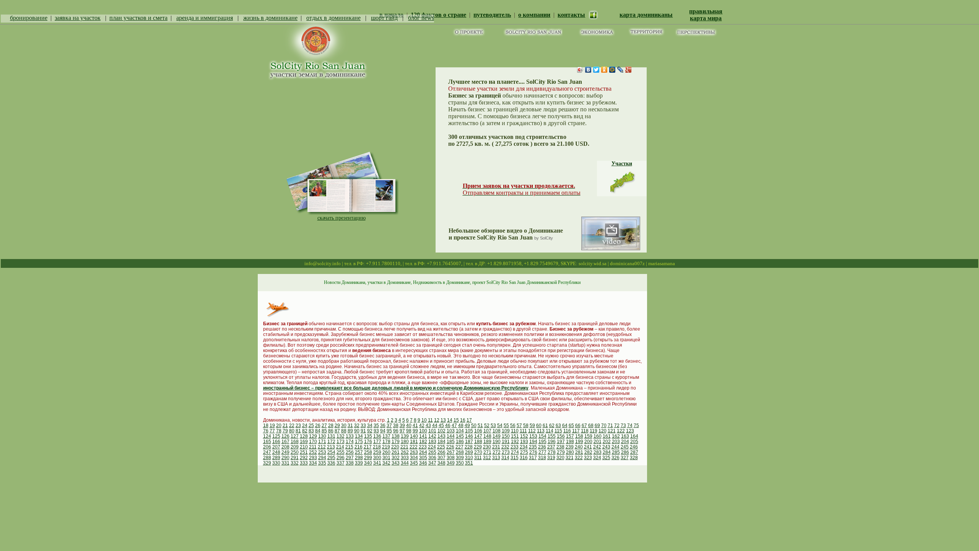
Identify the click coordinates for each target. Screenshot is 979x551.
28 (330, 425)
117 (576, 431)
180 (405, 441)
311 (478, 457)
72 (617, 425)
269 (469, 452)
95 (389, 431)
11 (430, 420)
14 (449, 420)
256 (350, 452)
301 (386, 457)
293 (313, 457)
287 (634, 452)
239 (570, 447)
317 (533, 457)
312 (487, 457)
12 (436, 420)
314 (505, 457)
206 (267, 447)
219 (386, 447)
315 (515, 457)
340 (368, 463)
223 (423, 447)
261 (396, 452)
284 (607, 452)
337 (341, 463)
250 (295, 452)
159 (588, 436)
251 (304, 452)
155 (552, 436)
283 (598, 452)
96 (395, 431)
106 (478, 431)
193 (524, 441)
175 (359, 441)
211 (313, 447)
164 (634, 436)
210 (304, 447)
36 (382, 425)
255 (341, 452)
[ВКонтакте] (588, 70)
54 (500, 425)
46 (447, 425)
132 (341, 436)
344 (405, 463)
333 (304, 463)
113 (541, 431)
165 (267, 441)
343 (396, 463)
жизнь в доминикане (270, 18)
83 (311, 431)
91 (363, 431)
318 (542, 457)
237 (551, 447)
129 (313, 436)
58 (526, 425)
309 (460, 457)
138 (396, 436)
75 (636, 425)
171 (322, 441)
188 (478, 441)
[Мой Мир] (612, 70)
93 (376, 431)
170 (313, 441)
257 (359, 452)
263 (414, 452)
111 (523, 431)
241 (588, 447)
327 (625, 457)
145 (460, 436)
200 (588, 441)
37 (389, 425)
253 (322, 452)
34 (369, 425)
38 (395, 425)
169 (304, 441)
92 (369, 431)
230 (487, 447)
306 (432, 457)
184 (441, 441)
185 (451, 441)
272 (497, 452)
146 (469, 436)
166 (276, 441)
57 (519, 425)
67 (584, 425)
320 (560, 457)
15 (456, 420)
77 (272, 431)
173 (341, 441)
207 (276, 447)
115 (558, 431)
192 (515, 441)
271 (487, 452)
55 (506, 425)
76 (265, 431)
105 (469, 431)
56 (513, 425)
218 (377, 447)
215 (349, 447)
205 (634, 441)
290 (285, 457)
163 (625, 436)
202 (607, 441)
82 (304, 431)
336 (331, 463)
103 (451, 431)
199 (579, 441)
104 (460, 431)
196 (552, 441)
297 (350, 457)
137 (386, 436)
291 (295, 457)
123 (630, 431)
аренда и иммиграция (204, 18)
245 (625, 447)
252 (313, 452)
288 (267, 457)
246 (634, 447)
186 (460, 441)
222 (414, 447)
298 (359, 457)
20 (278, 425)
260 (386, 452)
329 (267, 463)
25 (311, 425)
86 (330, 431)
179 (396, 441)
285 (616, 452)
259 (377, 452)
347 (432, 463)
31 (350, 425)
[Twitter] (596, 70)
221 (404, 447)
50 (473, 425)
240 (579, 447)
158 (579, 436)
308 (451, 457)
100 (423, 431)
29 (337, 425)
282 (588, 452)
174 (350, 441)
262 (405, 452)
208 (285, 447)
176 (368, 441)
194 (533, 441)
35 (376, 425)
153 (533, 436)
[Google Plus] (628, 70)
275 (524, 452)
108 (497, 431)
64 (565, 425)
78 (278, 431)
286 (625, 452)
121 (612, 431)
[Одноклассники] (604, 70)
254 (331, 452)
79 (285, 431)
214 (340, 447)
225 (441, 447)
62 (552, 425)
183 (432, 441)
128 (304, 436)
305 (423, 457)
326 (615, 457)
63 (558, 425)
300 (377, 457)
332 (295, 463)
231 (496, 447)
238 (560, 447)
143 (441, 436)
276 (533, 452)
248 (276, 452)
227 (459, 447)
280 (570, 452)
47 (454, 425)
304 (414, 457)
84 (317, 431)
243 (606, 447)
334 (313, 463)
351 (469, 463)
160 (598, 436)
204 (625, 441)
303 (405, 457)
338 (350, 463)
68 (591, 425)
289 (276, 457)
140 (414, 436)
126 (285, 436)
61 (545, 425)
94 (382, 431)
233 (515, 447)
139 (405, 436)
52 (487, 425)
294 (322, 457)
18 (265, 425)
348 (441, 463)
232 (505, 447)
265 (432, 452)
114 (549, 431)
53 (493, 425)
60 (539, 425)
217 (368, 447)
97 (402, 431)
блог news (421, 18)
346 (423, 463)
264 (423, 452)
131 (331, 436)
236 (542, 447)
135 (368, 436)
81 (298, 431)
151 (515, 436)
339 (359, 463)
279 (561, 452)
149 (497, 436)
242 (597, 447)
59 (532, 425)
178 (386, 441)
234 (524, 447)
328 (634, 457)
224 (432, 447)
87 (337, 431)
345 (414, 463)
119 (593, 431)
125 (276, 436)
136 (377, 436)
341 (377, 463)
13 (443, 420)
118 (585, 431)
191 (506, 441)
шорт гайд (384, 18)
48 (460, 425)
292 (304, 457)
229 (478, 447)
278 (552, 452)
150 (506, 436)
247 (267, 452)
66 (578, 425)
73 (623, 425)
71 (610, 425)
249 (285, 452)
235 (533, 447)
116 (567, 431)
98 (408, 431)
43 (428, 425)
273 (506, 452)
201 (598, 441)
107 (487, 431)
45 (441, 425)
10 (424, 420)
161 (607, 436)
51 (480, 425)
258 (368, 452)
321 (570, 457)
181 (414, 441)
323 (588, 457)
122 (621, 431)
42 (421, 425)
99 (415, 431)
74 (630, 425)
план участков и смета (138, 18)
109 (506, 431)
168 (295, 441)
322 (579, 457)
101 (432, 431)
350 (460, 463)
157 (570, 436)
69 (597, 425)
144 (451, 436)
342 (386, 463)
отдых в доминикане (333, 18)
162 (616, 436)
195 (542, 441)
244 (615, 447)
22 (291, 425)
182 (423, 441)
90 (356, 431)
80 (291, 431)
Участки (621, 163)
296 (341, 457)
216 (359, 447)
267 (451, 452)
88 (343, 431)
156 (561, 436)
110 (515, 431)
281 (579, 452)
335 (322, 463)
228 (469, 447)
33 (363, 425)
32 (356, 425)
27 (324, 425)
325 (606, 457)
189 (487, 441)
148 (487, 436)
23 (298, 425)
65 (571, 425)
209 (295, 447)
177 (377, 441)
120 (602, 431)
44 (434, 425)
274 (515, 452)
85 (324, 431)
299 (368, 457)
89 (350, 431)
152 (524, 436)
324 (597, 457)
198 (570, 441)
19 (272, 425)
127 (295, 436)
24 (304, 425)
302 (396, 457)
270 (478, 452)
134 (359, 436)
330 (276, 463)
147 (478, 436)
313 (496, 457)
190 (497, 441)
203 (616, 441)
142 (432, 436)
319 (551, 457)
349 (451, 463)
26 (317, 425)
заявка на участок (78, 18)
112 (532, 431)
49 (467, 425)
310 (469, 457)
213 (331, 447)
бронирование (28, 18)
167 (285, 441)
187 (469, 441)
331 (285, 463)
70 (604, 425)
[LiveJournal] (620, 70)
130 (322, 436)
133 (350, 436)
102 (441, 431)
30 (343, 425)
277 (542, 452)
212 (322, 447)
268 (460, 452)
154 (542, 436)
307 (441, 457)
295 (331, 457)
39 (402, 425)
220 (395, 447)
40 (408, 425)
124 (267, 436)
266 (441, 452)
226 (450, 447)
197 (561, 441)
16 (462, 420)
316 (524, 457)
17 (469, 420)
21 (285, 425)
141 (423, 436)
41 (415, 425)
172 (331, 441)
